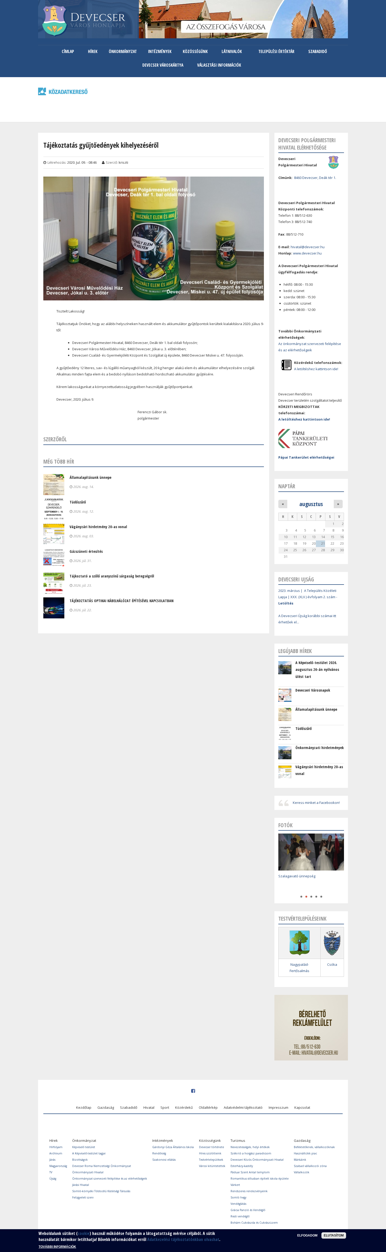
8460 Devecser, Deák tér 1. (315, 177)
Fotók (285, 825)
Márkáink (300, 1159)
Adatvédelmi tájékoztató (243, 1107)
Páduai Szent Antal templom (250, 1172)
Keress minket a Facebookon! (316, 802)
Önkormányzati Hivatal (87, 1172)
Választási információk (219, 65)
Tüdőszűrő (78, 502)
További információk (57, 1247)
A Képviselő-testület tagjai (89, 1153)
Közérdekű (184, 1107)
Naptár (286, 486)
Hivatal (148, 1107)
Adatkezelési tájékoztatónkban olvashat (183, 1239)
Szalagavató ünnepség (296, 876)
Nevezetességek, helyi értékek (250, 1147)
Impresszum (278, 1107)
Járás (52, 1159)
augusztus (311, 504)
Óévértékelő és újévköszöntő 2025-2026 (310, 883)
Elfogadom (307, 1235)
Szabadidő (317, 51)
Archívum (55, 1153)
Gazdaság (105, 1107)
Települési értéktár (276, 51)
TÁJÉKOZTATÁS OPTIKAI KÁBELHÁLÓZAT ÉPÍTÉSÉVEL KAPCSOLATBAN (122, 600)
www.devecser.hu (307, 253)
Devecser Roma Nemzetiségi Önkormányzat (101, 1166)
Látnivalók (232, 51)
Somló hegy (238, 1197)
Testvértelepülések (211, 1159)
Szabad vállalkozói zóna (310, 1166)
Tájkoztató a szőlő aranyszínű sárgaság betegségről (112, 576)
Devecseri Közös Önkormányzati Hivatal (257, 1159)
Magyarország (58, 1166)
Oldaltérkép (208, 1107)
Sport (164, 1107)
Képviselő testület (83, 1147)
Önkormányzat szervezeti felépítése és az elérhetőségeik (109, 1178)
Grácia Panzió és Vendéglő (248, 1210)
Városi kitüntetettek (212, 1166)
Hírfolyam (55, 1147)
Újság (52, 1178)
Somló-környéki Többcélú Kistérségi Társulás (101, 1191)
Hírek (92, 51)
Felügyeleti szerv (82, 1197)
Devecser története (211, 1147)
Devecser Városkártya (162, 65)
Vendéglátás (238, 1204)
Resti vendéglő (240, 1216)
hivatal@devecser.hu (308, 247)
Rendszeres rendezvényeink (249, 1191)
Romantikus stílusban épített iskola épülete (260, 1178)
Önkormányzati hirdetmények (319, 747)
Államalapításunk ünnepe (90, 477)
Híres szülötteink (210, 1153)
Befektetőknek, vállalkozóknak (314, 1147)
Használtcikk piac (305, 1153)
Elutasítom (334, 1235)
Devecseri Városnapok (312, 690)
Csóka (332, 964)
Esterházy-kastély (242, 1166)
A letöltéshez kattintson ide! (316, 369)
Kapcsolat (302, 1107)
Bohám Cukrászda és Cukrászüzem (254, 1222)
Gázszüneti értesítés (86, 551)
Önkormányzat (123, 51)
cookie (84, 1233)
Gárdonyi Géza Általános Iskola (173, 1147)
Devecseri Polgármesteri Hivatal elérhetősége (307, 143)
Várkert (235, 1185)
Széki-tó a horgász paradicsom (251, 1153)
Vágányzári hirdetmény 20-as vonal (98, 526)
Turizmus (238, 1140)
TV (50, 1172)
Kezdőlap (83, 1107)
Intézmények (159, 51)
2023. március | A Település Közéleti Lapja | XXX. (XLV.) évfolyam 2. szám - (307, 597)
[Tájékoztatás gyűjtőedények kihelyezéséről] (153, 297)
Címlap (68, 51)
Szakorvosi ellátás (164, 1159)
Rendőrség (159, 1153)
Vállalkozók (301, 1172)
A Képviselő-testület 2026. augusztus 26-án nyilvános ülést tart (317, 669)
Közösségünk (195, 51)
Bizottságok (80, 1159)
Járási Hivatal (80, 1185)
